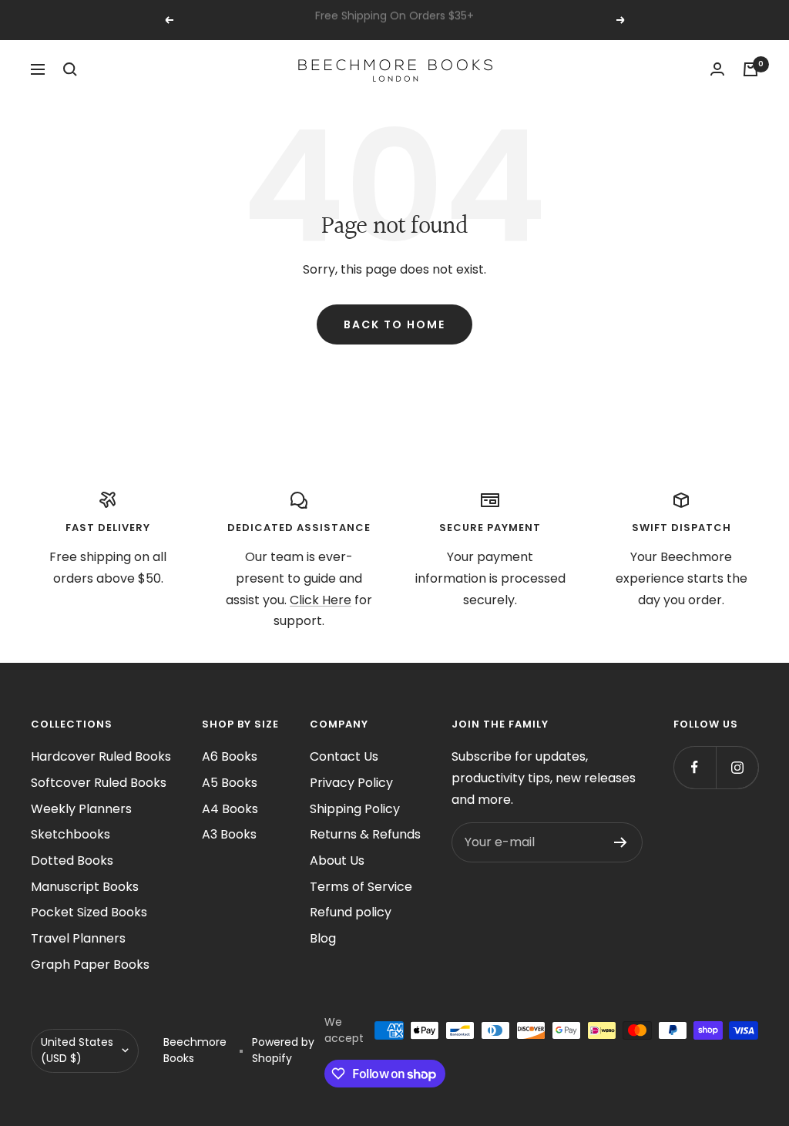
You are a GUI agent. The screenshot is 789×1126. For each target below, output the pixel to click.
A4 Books (230, 809)
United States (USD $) (77, 1050)
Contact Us (344, 756)
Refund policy (350, 912)
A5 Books (229, 783)
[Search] (70, 69)
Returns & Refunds (365, 834)
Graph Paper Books (90, 964)
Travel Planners (78, 938)
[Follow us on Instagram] (737, 767)
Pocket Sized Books (89, 912)
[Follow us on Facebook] (694, 767)
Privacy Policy (351, 783)
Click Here (320, 600)
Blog (323, 938)
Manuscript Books (85, 887)
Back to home (394, 324)
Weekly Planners (81, 809)
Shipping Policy (355, 809)
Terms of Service (361, 887)
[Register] (620, 842)
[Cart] (750, 69)
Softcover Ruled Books (98, 783)
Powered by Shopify (283, 1050)
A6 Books (229, 756)
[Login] (717, 69)
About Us (337, 860)
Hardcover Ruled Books (101, 756)
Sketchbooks (70, 834)
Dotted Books (72, 860)
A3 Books (229, 834)
